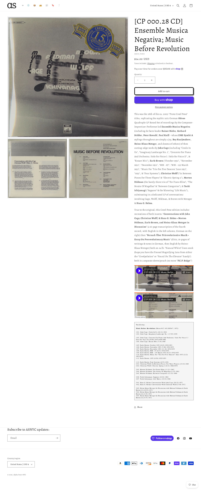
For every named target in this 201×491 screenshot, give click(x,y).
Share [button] (139, 407)
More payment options (164, 107)
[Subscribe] (57, 438)
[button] (178, 5)
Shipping (151, 63)
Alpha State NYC (20, 475)
